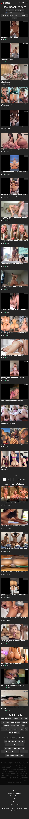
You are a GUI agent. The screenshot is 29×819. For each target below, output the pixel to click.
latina (11, 732)
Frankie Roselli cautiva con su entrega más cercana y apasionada (12, 264)
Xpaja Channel (5, 15)
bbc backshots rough (16, 755)
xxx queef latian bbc (14, 741)
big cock (16, 732)
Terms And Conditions (14, 793)
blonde (16, 729)
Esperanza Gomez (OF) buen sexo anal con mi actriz (13, 618)
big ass (13, 725)
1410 (24, 479)
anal (23, 748)
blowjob (6, 725)
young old (4, 752)
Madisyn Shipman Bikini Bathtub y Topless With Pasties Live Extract (14, 503)
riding (7, 722)
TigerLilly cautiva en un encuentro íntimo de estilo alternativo (13, 81)
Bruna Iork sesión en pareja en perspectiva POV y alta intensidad (14, 333)
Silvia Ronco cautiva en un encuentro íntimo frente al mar (13, 445)
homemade (8, 718)
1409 (19, 479)
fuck (23, 725)
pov (2, 718)
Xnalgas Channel (19, 12)
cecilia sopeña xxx (6, 729)
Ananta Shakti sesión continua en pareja (12, 355)
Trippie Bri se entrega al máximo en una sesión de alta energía (14, 104)
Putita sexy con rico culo (7, 59)
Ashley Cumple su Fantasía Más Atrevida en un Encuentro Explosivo (13, 595)
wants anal (17, 748)
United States (11, 12)
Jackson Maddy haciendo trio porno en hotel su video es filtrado (14, 526)
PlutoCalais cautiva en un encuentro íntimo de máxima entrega (13, 127)
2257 (14, 801)
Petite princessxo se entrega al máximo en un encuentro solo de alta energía (13, 195)
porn (26, 718)
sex (3, 722)
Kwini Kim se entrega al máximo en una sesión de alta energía (14, 287)
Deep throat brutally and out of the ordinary (13, 685)
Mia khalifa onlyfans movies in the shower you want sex (13, 707)
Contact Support (14, 804)
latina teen (9, 745)
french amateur (14, 752)
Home (14, 790)
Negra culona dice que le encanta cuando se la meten (13, 572)
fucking (17, 722)
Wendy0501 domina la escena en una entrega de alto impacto (14, 468)
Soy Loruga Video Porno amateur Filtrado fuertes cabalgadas (14, 549)
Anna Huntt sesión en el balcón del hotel (12, 400)
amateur (16, 718)
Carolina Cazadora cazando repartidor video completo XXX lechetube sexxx (13, 641)
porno (18, 725)
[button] (23, 3)
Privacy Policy (14, 796)
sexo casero (8, 748)
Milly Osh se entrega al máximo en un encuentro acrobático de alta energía (14, 218)
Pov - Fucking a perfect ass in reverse (11, 663)
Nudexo (14, 18)
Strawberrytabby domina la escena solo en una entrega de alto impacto (13, 172)
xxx (22, 718)
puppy (22, 729)
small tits (24, 722)
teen (12, 722)
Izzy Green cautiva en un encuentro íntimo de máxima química (13, 310)
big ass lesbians (18, 745)
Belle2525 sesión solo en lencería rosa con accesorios (12, 378)
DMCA (14, 798)
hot (26, 729)
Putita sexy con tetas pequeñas (9, 37)
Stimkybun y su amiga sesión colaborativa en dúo (14, 150)
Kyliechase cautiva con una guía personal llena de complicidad (14, 241)
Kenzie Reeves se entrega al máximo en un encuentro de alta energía (12, 422)
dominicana (23, 752)
